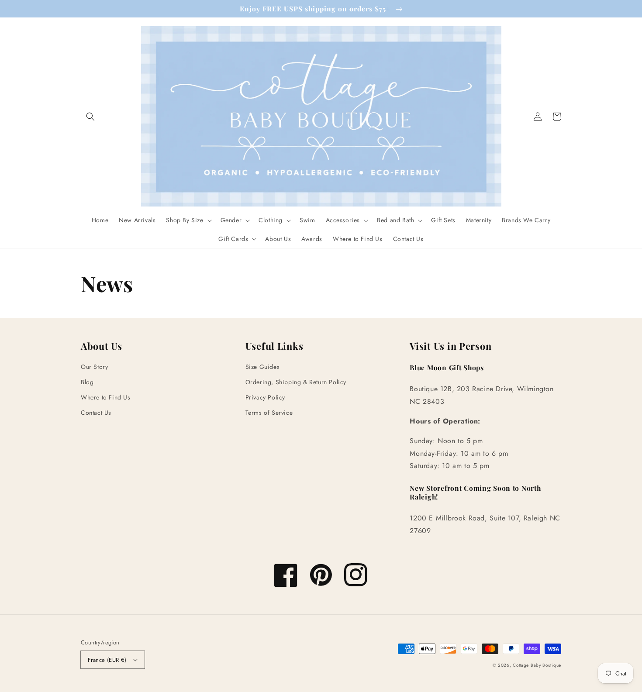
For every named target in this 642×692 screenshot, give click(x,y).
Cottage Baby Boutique (537, 665)
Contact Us (96, 412)
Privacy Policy (265, 397)
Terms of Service (269, 412)
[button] (90, 116)
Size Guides (262, 366)
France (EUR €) (107, 660)
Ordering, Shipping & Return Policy (295, 382)
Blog (87, 382)
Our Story (94, 366)
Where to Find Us (106, 397)
